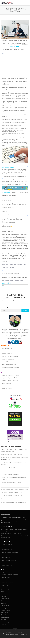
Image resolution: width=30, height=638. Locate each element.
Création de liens (6, 361)
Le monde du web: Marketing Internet (10, 474)
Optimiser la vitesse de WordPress (10, 380)
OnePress (12, 634)
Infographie (3, 603)
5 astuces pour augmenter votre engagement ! (12, 454)
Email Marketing (5, 598)
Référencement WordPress (8, 359)
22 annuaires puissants (7, 370)
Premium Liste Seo (5, 610)
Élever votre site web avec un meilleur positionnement (14, 499)
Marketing (3, 608)
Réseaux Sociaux (5, 614)
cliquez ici (19, 221)
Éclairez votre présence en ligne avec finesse (11, 492)
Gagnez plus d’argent (7, 572)
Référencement (4, 612)
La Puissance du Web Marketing (8, 467)
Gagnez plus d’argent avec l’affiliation (10, 375)
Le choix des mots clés (7, 353)
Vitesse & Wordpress (6, 622)
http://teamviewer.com (7, 192)
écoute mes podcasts (16, 338)
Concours (3, 596)
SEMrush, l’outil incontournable (9, 364)
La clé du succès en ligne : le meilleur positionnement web (14, 489)
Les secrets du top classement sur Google (11, 482)
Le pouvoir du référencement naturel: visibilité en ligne (14, 502)
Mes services (5, 585)
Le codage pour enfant (7, 388)
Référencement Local (7, 348)
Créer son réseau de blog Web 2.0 (10, 356)
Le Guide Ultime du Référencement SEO (10, 471)
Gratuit (2, 601)
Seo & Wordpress (5, 617)
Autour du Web (4, 594)
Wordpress (3, 624)
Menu (27, 2)
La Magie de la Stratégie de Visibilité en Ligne (11, 495)
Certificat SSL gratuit (6, 383)
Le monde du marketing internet (8, 486)
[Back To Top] (15, 629)
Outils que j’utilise (6, 386)
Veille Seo (3, 619)
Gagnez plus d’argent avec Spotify (10, 377)
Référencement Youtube (7, 351)
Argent (2, 591)
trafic (9, 219)
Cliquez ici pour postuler (8, 167)
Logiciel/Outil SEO (5, 605)
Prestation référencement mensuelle (10, 367)
